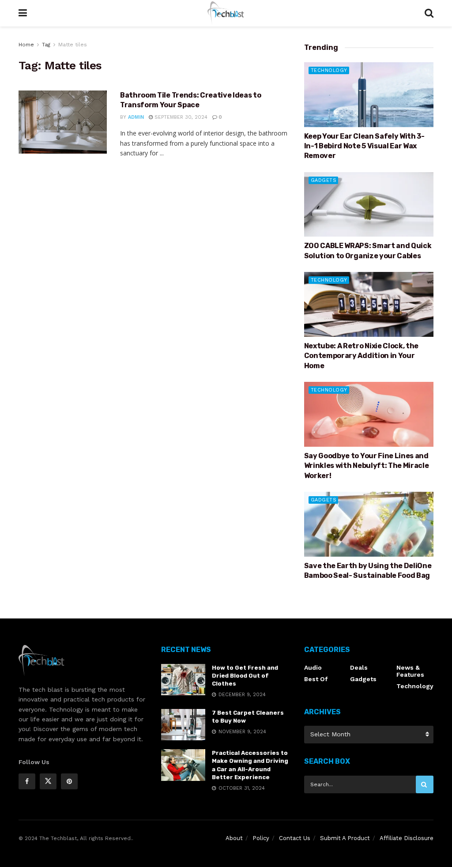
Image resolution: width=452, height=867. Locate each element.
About (234, 838)
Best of (316, 678)
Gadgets (324, 180)
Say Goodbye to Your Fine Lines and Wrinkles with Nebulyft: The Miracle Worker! (366, 466)
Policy (260, 838)
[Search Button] (424, 784)
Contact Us (294, 838)
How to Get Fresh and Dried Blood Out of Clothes (245, 675)
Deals (359, 667)
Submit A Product (345, 838)
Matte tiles (72, 44)
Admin (136, 117)
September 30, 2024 (180, 117)
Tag (46, 44)
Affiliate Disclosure (406, 838)
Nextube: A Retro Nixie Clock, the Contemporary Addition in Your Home (361, 356)
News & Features (410, 671)
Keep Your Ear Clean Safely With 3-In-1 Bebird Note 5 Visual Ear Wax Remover (364, 146)
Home (26, 44)
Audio (313, 667)
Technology (329, 70)
